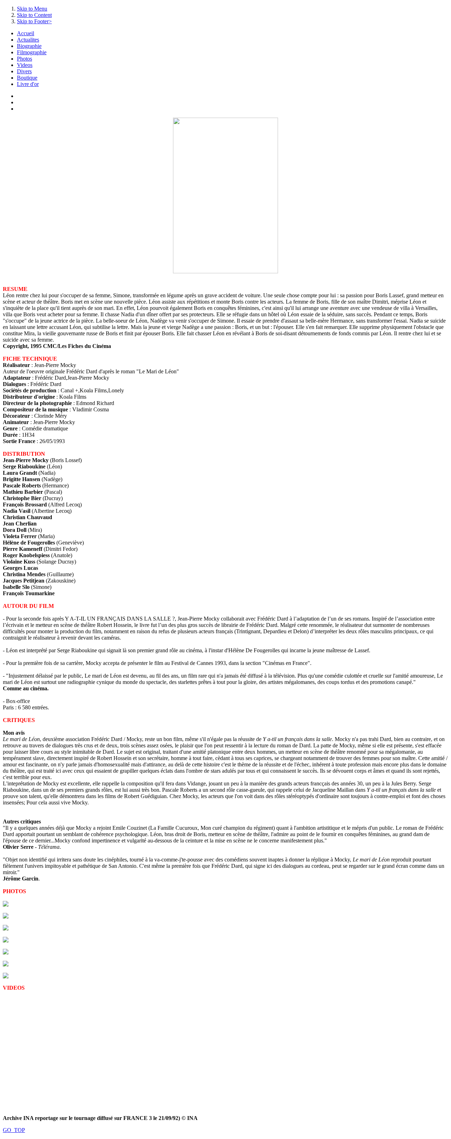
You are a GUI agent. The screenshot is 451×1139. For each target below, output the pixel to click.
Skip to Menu (32, 9)
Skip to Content (34, 15)
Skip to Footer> (34, 21)
